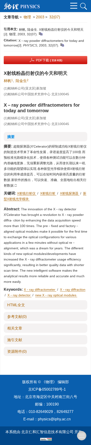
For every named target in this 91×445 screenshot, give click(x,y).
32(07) (54, 17)
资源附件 (17, 351)
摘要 (11, 137)
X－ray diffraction (72, 289)
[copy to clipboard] (62, 45)
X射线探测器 (69, 193)
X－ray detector (19, 295)
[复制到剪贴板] (40, 34)
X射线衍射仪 (26, 193)
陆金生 (21, 81)
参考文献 (17, 317)
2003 (40, 17)
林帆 (7, 81)
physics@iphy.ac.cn (54, 419)
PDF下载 (49, 60)
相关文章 (14, 328)
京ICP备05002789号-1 (47, 389)
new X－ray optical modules (56, 295)
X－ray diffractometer (40, 289)
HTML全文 (16, 305)
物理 (27, 17)
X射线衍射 (48, 193)
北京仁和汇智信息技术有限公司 (47, 432)
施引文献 (14, 340)
